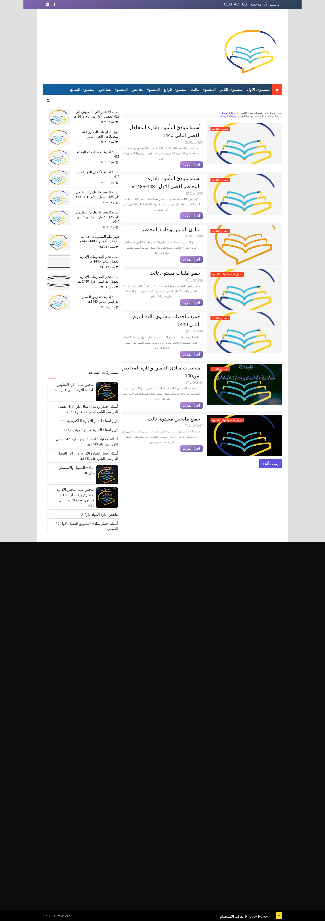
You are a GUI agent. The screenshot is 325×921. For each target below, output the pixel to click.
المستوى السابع (83, 89)
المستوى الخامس (145, 89)
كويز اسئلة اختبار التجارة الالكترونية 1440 (88, 420)
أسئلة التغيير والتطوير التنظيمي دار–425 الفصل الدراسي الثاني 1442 (97, 216)
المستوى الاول (258, 89)
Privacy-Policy (256, 916)
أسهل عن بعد (64, 915)
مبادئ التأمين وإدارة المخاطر (171, 229)
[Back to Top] (279, 915)
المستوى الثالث (203, 89)
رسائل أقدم (270, 463)
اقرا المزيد (191, 165)
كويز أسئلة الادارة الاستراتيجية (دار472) (90, 429)
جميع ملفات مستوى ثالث (175, 273)
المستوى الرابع (175, 89)
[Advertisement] (123, 46)
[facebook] (54, 4)
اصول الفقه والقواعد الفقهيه (227, 274)
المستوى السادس (113, 89)
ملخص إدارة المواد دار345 (99, 514)
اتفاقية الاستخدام (232, 916)
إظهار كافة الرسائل (229, 113)
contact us (235, 4)
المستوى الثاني (231, 89)
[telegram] (47, 4)
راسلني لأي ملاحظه (264, 4)
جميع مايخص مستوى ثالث (174, 419)
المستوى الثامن (268, 100)
